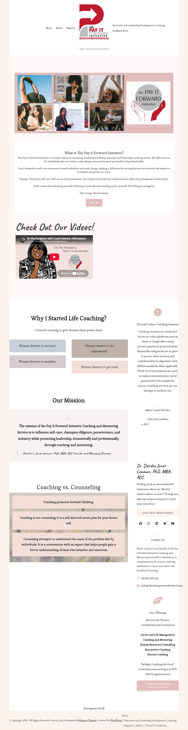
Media (59, 28)
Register (71, 28)
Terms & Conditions (156, 725)
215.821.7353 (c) (149, 578)
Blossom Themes (88, 720)
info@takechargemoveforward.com (161, 585)
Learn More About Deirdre (157, 512)
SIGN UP (94, 202)
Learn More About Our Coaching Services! (157, 685)
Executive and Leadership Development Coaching (139, 25)
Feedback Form (120, 30)
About (49, 28)
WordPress (116, 720)
